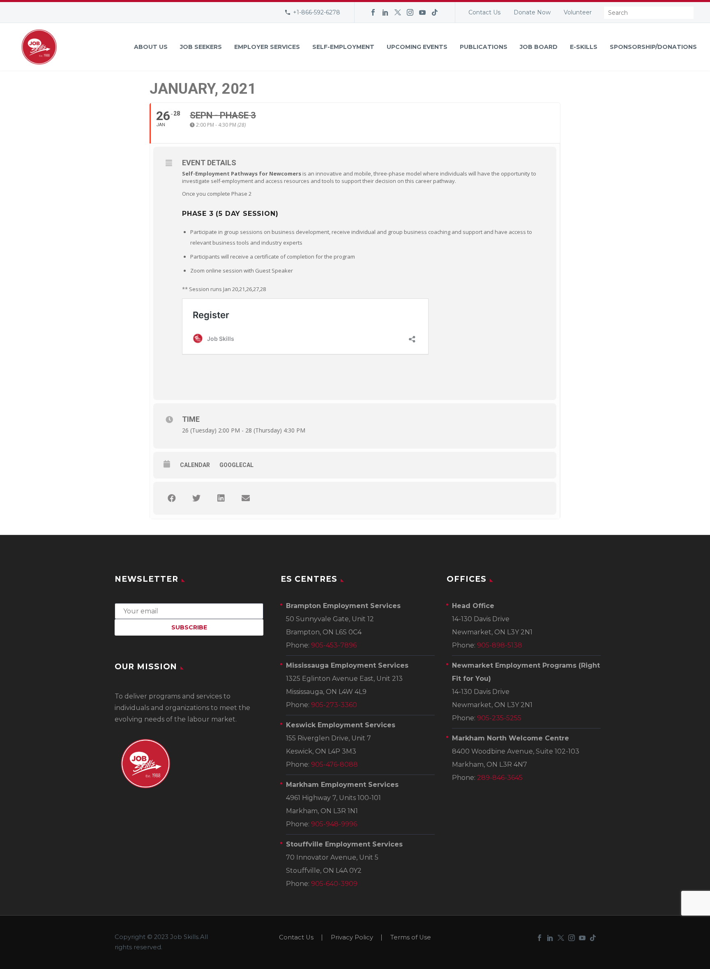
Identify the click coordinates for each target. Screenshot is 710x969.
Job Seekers (201, 47)
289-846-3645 (500, 778)
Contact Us (484, 12)
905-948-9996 (334, 824)
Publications (483, 47)
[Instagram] (410, 12)
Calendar (195, 465)
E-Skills (583, 47)
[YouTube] (422, 12)
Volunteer (578, 12)
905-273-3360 (334, 705)
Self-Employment (343, 47)
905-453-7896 (334, 645)
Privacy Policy (352, 937)
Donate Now (532, 12)
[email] (189, 611)
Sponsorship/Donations (653, 47)
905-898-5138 (499, 645)
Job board (539, 47)
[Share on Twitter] (196, 498)
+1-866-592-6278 (316, 12)
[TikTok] (435, 12)
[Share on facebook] (171, 498)
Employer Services (267, 47)
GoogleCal (236, 465)
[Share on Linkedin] (221, 498)
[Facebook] (373, 12)
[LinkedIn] (385, 12)
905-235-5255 (499, 718)
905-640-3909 (334, 884)
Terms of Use (410, 937)
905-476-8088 (334, 764)
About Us (151, 47)
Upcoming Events (417, 47)
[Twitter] (398, 12)
